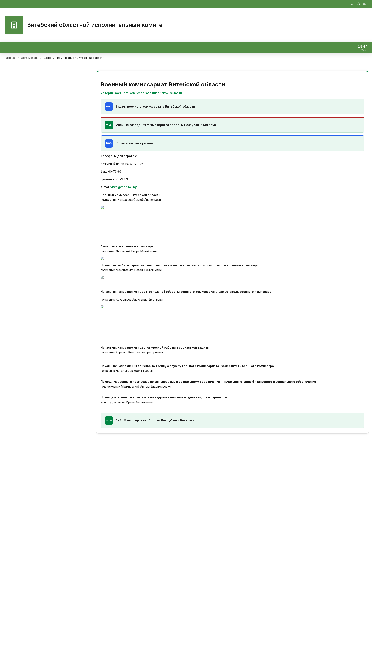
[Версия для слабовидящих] (364, 4)
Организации (29, 57)
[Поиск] (352, 4)
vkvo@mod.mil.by (123, 187)
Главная (10, 57)
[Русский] (358, 4)
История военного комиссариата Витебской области (141, 93)
